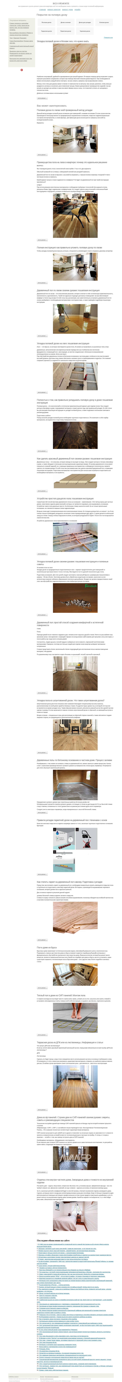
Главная (42, 9)
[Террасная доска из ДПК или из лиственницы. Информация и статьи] (75, 1086)
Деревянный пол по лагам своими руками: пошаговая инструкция (68, 290)
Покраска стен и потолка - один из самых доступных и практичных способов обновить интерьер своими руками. (76, 1315)
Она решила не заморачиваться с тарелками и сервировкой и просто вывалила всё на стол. (69, 1304)
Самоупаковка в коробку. (47, 1298)
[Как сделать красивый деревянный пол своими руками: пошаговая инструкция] (75, 481)
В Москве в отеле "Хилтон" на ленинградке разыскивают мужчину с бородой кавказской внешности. (72, 1338)
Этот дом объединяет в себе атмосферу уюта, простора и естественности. (64, 1336)
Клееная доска (104, 22)
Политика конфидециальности (46, 1378)
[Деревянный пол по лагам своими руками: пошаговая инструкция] (75, 319)
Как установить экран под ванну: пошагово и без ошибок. (58, 1319)
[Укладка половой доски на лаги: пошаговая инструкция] (75, 376)
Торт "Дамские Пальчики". (18, 38)
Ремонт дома (67, 9)
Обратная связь (74, 1376)
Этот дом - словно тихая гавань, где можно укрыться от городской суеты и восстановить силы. (70, 1340)
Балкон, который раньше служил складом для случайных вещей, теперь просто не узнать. (69, 1287)
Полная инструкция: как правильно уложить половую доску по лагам (69, 247)
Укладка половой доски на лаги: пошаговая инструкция (63, 343)
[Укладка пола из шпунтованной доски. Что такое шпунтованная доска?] (75, 734)
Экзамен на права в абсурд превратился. (53, 1268)
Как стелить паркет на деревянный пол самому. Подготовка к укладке (69, 882)
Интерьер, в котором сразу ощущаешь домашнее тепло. (58, 1345)
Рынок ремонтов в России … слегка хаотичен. (54, 1285)
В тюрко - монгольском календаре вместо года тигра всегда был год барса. (63, 1259)
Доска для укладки (85, 22)
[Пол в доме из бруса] (75, 974)
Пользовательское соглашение (51, 1376)
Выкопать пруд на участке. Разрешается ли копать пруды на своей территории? (21, 53)
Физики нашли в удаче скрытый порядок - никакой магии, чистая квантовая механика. (66, 1251)
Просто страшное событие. (48, 1295)
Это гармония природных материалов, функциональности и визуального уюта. (65, 1355)
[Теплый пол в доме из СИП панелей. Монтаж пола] (75, 1018)
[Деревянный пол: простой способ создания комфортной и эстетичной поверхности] (75, 673)
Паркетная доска (65, 31)
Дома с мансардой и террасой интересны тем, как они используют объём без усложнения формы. (71, 1274)
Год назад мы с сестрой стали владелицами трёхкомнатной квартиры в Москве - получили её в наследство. (75, 1272)
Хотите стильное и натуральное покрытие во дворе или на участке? (61, 1357)
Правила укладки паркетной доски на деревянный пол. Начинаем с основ (72, 820)
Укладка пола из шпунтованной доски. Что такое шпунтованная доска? (70, 700)
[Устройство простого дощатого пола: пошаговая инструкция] (75, 537)
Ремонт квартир (53, 9)
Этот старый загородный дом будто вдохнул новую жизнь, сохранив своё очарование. (67, 1364)
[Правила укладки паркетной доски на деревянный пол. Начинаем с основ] (75, 850)
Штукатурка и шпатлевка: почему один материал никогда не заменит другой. (63, 1257)
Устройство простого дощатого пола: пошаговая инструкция (65, 498)
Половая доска (46, 22)
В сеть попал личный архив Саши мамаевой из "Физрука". (58, 1330)
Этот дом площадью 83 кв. (48, 1342)
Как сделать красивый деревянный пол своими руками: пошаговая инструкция (74, 458)
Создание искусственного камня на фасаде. (54, 1308)
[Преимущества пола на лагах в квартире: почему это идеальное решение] (75, 215)
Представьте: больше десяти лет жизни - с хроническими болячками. (61, 1253)
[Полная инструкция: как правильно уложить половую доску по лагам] (75, 267)
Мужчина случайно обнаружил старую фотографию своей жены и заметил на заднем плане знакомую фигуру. (75, 1255)
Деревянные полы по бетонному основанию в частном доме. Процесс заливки (74, 760)
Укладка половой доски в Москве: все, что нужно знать (63, 41)
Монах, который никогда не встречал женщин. (54, 1293)
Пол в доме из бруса (46, 947)
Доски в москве (66, 22)
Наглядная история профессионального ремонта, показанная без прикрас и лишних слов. (69, 1306)
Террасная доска (46, 31)
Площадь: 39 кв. (44, 1349)
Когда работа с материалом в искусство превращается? (57, 1347)
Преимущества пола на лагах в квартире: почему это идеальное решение (72, 162)
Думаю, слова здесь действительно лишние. (54, 1370)
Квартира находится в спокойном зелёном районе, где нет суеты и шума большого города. (69, 1278)
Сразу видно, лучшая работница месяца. (52, 1266)
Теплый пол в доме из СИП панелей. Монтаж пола (61, 995)
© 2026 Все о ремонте (13, 1376)
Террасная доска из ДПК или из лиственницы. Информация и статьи (70, 1042)
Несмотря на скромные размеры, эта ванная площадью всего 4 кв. (61, 1353)
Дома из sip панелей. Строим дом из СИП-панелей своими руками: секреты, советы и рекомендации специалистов (73, 1118)
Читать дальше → (42, 98)
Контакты (42, 1376)
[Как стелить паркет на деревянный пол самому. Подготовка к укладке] (75, 920)
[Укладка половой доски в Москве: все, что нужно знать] (75, 58)
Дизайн (77, 9)
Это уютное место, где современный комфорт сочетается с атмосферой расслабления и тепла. (70, 1323)
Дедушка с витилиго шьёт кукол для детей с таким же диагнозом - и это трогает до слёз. (67, 1249)
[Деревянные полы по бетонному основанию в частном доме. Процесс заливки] (75, 785)
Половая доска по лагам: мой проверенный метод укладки (64, 110)
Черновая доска (85, 31)
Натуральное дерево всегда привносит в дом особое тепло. (59, 1321)
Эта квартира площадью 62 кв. (49, 1351)
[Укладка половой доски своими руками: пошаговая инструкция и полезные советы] (75, 598)
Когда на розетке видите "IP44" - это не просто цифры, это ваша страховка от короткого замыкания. (72, 1276)
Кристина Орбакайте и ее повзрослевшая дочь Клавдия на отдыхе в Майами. (65, 1270)
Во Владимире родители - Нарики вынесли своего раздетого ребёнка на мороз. (65, 1317)
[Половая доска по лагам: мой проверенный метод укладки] (75, 139)
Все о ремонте (61, 3)
